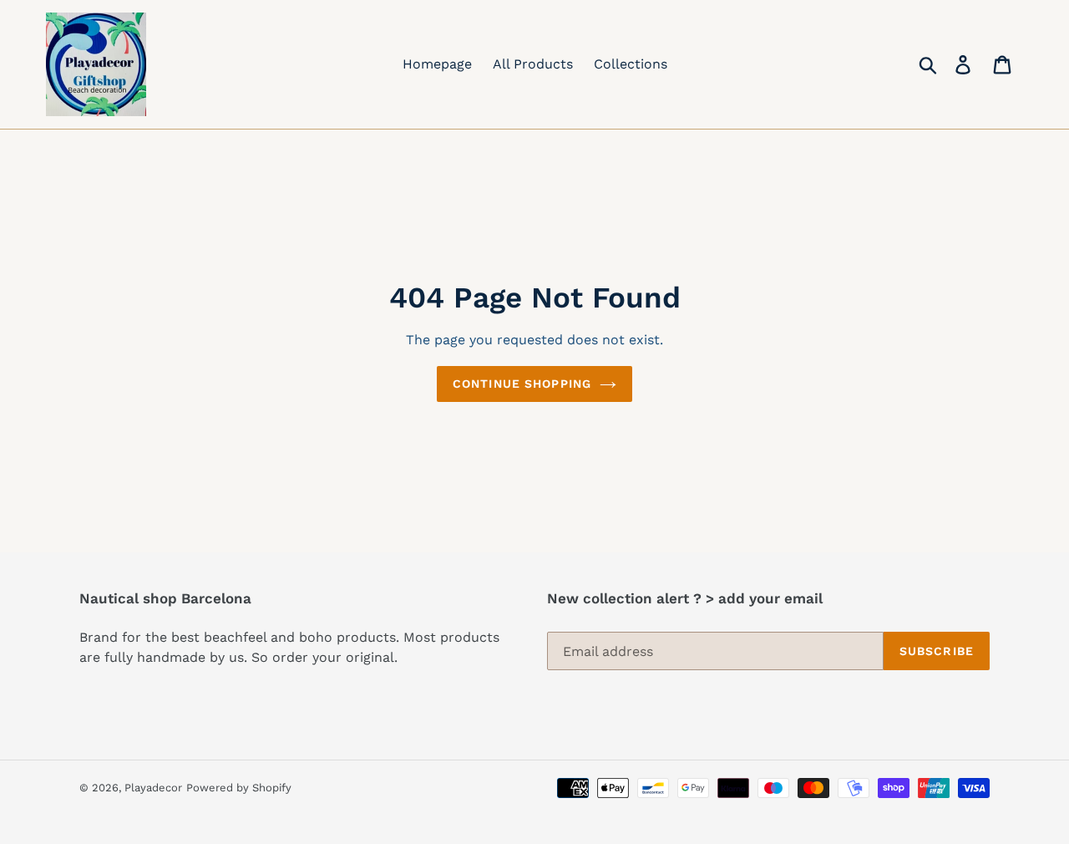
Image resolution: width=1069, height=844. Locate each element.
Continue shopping (522, 383)
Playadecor (153, 787)
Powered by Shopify (238, 787)
